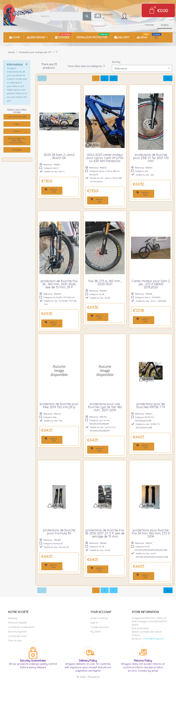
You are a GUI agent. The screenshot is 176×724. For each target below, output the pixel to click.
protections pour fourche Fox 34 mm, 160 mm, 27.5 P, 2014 (151, 533)
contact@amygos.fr (153, 638)
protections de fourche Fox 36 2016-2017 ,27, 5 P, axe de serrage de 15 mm (104, 533)
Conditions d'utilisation (21, 627)
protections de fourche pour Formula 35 (59, 531)
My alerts (96, 631)
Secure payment (17, 631)
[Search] (87, 16)
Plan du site (14, 640)
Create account (99, 627)
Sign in (94, 622)
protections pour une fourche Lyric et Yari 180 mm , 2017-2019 (105, 407)
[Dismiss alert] (26, 64)
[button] (51, 191)
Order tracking (99, 618)
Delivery (12, 618)
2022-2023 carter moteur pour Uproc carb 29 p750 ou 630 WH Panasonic (104, 158)
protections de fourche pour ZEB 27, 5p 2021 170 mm (151, 158)
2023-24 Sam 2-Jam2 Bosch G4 (59, 156)
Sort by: (116, 61)
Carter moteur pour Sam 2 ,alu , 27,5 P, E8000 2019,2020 (151, 284)
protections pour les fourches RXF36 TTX (150, 405)
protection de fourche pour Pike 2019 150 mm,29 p (59, 405)
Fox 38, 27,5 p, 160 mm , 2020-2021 (105, 282)
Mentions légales (17, 622)
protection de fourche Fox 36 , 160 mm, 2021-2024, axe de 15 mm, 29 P (59, 284)
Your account (101, 612)
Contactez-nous (17, 636)
